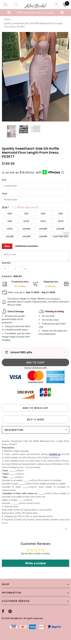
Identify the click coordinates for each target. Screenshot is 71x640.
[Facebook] (3, 611)
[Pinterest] (10, 611)
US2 (26, 213)
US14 (60, 221)
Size (4, 179)
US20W (60, 228)
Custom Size (60, 236)
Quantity (6, 262)
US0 (9, 213)
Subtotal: (7, 276)
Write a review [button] (35, 563)
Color (4, 193)
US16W (26, 228)
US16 (10, 228)
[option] (35, 12)
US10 (26, 221)
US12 (43, 221)
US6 (60, 213)
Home (7, 19)
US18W (43, 228)
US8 (9, 221)
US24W (26, 236)
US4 (43, 213)
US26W (43, 236)
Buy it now (35, 419)
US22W (10, 236)
